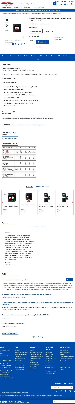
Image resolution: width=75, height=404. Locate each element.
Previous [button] (2, 202)
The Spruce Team (34, 371)
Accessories (34, 56)
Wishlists (57, 1)
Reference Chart (44, 56)
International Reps (34, 362)
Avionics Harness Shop (65, 352)
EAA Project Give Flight (50, 361)
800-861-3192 (3, 353)
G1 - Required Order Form (9, 138)
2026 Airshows (48, 352)
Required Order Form (23, 56)
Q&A (59, 56)
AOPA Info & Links (49, 354)
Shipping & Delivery (19, 367)
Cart (71, 4)
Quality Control (18, 363)
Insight (28, 13)
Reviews (53, 56)
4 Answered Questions (45, 23)
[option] (17, 28)
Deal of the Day (63, 360)
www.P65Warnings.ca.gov (37, 124)
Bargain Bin (62, 354)
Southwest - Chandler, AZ (6, 365)
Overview (12, 56)
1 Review (36, 23)
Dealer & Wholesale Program (21, 352)
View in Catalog (67, 56)
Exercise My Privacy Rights (15, 392)
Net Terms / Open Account (21, 354)
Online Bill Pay (18, 356)
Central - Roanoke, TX (5, 367)
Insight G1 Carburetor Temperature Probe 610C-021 (10, 205)
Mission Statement (34, 364)
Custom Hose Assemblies (66, 358)
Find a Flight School (49, 363)
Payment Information (20, 358)
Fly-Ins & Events (48, 365)
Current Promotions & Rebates (67, 356)
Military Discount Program (50, 371)
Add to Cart (43, 42)
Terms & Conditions (19, 369)
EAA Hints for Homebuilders (51, 358)
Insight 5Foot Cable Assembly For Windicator (46, 205)
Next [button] (72, 202)
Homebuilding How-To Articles (50, 368)
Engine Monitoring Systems (19, 13)
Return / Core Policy (19, 365)
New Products (63, 365)
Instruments (9, 13)
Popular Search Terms (50, 373)
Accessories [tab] (29, 186)
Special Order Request (65, 367)
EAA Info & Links (48, 356)
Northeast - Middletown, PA (6, 370)
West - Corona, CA (4, 363)
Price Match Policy (19, 360)
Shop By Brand (18, 7)
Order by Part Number (38, 7)
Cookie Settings (25, 392)
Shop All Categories (6, 7)
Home (3, 13)
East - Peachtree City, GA (5, 372)
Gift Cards (62, 363)
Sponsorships (33, 369)
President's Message (34, 366)
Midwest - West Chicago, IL (6, 369)
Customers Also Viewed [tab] (42, 186)
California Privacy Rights (5, 392)
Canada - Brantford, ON (5, 376)
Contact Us (71, 1)
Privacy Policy (27, 394)
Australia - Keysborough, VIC (6, 378)
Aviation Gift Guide (64, 350)
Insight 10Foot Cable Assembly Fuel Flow (63, 205)
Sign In (62, 4)
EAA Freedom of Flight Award (36, 356)
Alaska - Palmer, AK (4, 374)
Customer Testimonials (35, 354)
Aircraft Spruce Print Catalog (36, 352)
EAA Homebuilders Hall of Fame (35, 359)
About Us (32, 350)
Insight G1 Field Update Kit (28, 205)
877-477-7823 (64, 1)
